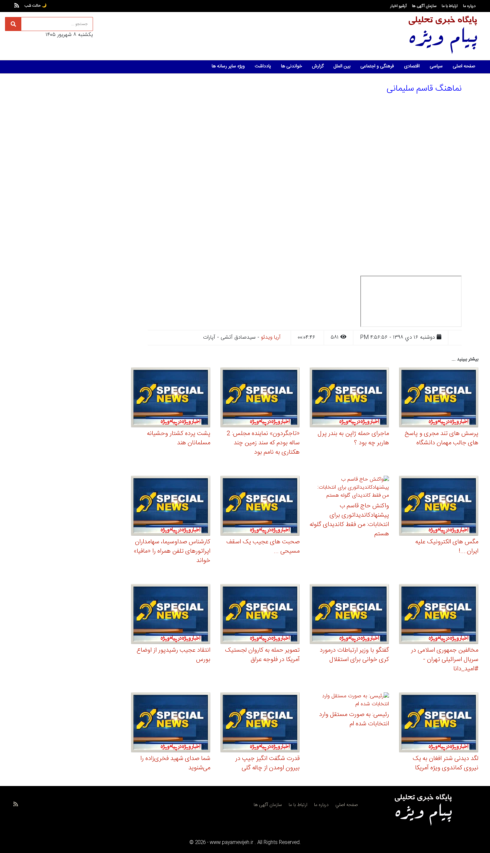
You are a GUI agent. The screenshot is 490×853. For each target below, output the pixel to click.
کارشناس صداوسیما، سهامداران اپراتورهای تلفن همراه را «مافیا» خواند (172, 551)
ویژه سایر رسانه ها (228, 66)
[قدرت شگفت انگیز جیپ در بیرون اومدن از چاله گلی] (260, 723)
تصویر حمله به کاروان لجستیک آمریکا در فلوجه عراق (262, 655)
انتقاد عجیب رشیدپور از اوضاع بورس (173, 655)
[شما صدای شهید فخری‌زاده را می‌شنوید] (170, 723)
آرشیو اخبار (398, 6)
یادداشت (263, 66)
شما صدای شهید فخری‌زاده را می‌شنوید (175, 763)
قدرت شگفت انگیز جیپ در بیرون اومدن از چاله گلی (267, 763)
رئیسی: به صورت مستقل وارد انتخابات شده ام (354, 719)
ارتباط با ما (450, 6)
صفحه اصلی (464, 66)
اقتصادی (412, 66)
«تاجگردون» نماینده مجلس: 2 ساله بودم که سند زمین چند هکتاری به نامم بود (263, 443)
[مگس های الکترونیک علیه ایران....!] (438, 506)
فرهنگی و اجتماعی (377, 66)
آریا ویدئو (271, 337)
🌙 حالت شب (35, 5)
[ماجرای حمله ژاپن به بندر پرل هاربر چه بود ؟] (349, 398)
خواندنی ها (291, 66)
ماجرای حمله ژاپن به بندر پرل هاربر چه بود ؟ (353, 438)
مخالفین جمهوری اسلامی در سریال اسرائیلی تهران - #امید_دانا (444, 659)
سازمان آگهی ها (424, 6)
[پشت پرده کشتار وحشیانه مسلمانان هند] (170, 398)
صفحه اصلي (346, 805)
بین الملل (342, 66)
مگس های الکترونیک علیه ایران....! (446, 546)
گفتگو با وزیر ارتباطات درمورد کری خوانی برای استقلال (354, 655)
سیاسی (436, 66)
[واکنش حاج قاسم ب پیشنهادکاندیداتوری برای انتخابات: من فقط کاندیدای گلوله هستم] (349, 488)
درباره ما (469, 6)
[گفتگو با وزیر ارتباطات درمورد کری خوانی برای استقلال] (349, 615)
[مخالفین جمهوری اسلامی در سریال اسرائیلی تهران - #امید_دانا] (438, 615)
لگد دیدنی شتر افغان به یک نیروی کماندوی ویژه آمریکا (445, 763)
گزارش (318, 66)
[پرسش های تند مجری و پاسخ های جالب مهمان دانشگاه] (438, 398)
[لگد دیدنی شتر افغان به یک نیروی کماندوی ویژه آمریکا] (438, 723)
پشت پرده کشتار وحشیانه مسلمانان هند (178, 438)
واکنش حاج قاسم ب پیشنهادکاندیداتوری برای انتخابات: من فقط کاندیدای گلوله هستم (349, 520)
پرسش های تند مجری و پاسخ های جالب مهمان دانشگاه (441, 438)
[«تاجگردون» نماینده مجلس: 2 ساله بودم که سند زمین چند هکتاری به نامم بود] (260, 398)
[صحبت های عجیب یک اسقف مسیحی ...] (260, 506)
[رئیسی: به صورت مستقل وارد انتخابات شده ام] (349, 701)
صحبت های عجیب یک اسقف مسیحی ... (263, 546)
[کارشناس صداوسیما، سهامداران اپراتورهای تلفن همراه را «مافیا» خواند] (170, 506)
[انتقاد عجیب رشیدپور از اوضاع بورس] (170, 615)
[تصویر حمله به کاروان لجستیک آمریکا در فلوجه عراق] (260, 615)
